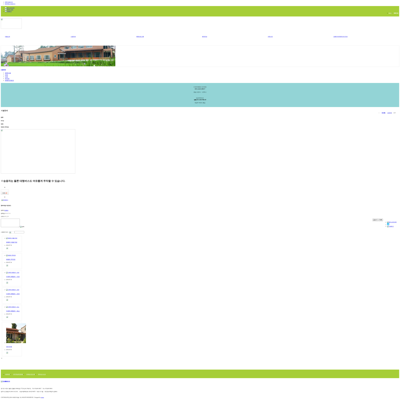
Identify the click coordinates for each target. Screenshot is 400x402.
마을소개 (7, 36)
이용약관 (7, 374)
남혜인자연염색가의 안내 (340, 36)
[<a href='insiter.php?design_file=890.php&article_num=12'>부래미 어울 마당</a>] (7, 248)
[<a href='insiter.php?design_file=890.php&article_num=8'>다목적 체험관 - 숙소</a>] (7, 317)
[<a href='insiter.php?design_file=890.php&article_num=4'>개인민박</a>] (7, 353)
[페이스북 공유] (9, 8)
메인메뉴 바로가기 (10, 4)
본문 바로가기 (9, 2)
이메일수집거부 (30, 374)
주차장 (7, 78)
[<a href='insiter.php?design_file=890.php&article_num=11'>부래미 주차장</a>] (7, 266)
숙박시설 (8, 73)
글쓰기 (375, 220)
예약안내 (204, 36)
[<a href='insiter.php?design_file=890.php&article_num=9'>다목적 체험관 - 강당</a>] (7, 300)
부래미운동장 (9, 80)
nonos (42, 397)
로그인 (390, 13)
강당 (6, 75)
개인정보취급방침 (18, 374)
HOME (383, 112)
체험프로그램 (140, 36)
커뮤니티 (270, 36)
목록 (380, 220)
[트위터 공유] (388, 224)
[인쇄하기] (390, 226)
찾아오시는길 (42, 374)
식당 (6, 77)
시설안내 (73, 36)
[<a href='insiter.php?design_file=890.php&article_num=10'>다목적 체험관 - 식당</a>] (7, 283)
